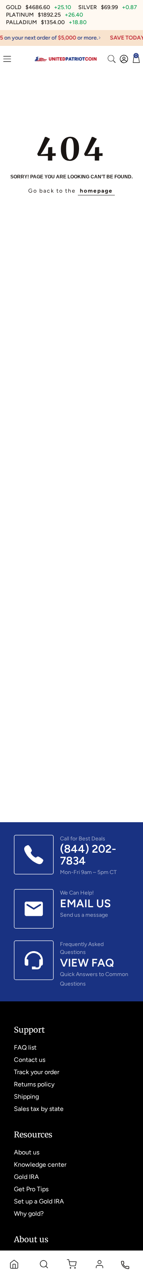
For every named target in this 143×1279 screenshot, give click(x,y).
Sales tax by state (39, 1109)
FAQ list (25, 1047)
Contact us (29, 1059)
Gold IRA (26, 1177)
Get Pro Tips (31, 1189)
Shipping (26, 1096)
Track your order (36, 1072)
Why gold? (29, 1213)
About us (26, 1152)
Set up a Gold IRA (39, 1201)
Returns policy (34, 1084)
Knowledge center (40, 1164)
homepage (96, 190)
